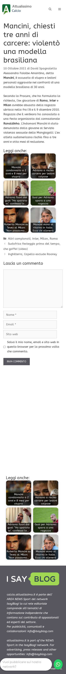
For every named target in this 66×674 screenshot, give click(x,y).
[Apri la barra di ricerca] (50, 9)
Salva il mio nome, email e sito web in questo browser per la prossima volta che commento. (33, 346)
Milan (44, 238)
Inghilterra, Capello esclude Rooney (32, 254)
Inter (35, 238)
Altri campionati (19, 238)
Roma (54, 238)
